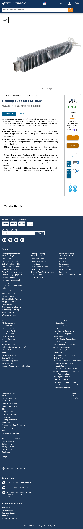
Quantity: (72, 112)
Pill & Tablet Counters (10, 288)
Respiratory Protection (11, 439)
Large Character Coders (40, 267)
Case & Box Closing (9, 269)
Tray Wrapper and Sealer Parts (64, 382)
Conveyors (63, 259)
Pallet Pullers (64, 267)
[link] (69, 3)
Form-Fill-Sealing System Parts (64, 339)
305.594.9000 (12, 483)
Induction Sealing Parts (61, 350)
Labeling (5, 283)
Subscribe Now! (9, 230)
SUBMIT (39, 233)
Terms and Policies (9, 518)
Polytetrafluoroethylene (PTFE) (14, 347)
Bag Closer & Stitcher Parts (63, 326)
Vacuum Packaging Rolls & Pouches (16, 366)
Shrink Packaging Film (10, 350)
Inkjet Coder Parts (59, 353)
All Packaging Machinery (11, 256)
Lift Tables (63, 261)
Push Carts (63, 272)
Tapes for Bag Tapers (10, 361)
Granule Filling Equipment (12, 275)
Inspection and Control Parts (64, 355)
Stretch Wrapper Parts (61, 379)
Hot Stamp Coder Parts (61, 347)
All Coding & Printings (39, 256)
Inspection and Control (11, 280)
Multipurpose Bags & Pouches (13, 425)
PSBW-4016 (33, 95)
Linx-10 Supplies (37, 275)
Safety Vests (7, 449)
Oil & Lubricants (8, 342)
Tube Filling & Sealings (11, 310)
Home (5, 95)
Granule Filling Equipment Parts (65, 344)
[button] (44, 3)
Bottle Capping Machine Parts (64, 331)
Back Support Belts (9, 398)
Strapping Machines (9, 302)
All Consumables (8, 323)
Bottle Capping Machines (12, 264)
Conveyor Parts (58, 336)
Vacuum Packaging (9, 312)
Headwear (6, 417)
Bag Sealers (6, 259)
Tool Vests (6, 452)
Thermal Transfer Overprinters (42, 272)
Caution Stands (8, 401)
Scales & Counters (9, 294)
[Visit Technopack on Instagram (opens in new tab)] (10, 240)
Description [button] (9, 114)
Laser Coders (36, 269)
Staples (5, 353)
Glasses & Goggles (9, 406)
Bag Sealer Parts (59, 323)
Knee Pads (6, 422)
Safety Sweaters (8, 447)
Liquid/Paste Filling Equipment (14, 286)
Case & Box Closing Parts (62, 334)
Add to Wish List (69, 173)
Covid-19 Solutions (9, 404)
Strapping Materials (9, 355)
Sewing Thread (8, 358)
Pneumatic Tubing (59, 366)
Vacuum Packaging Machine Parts (66, 385)
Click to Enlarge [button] (46, 89)
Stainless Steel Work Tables (70, 275)
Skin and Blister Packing (11, 299)
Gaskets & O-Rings (60, 342)
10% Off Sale (76, 396)
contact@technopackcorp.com (19, 488)
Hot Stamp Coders (38, 259)
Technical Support (9, 513)
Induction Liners (8, 334)
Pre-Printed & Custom (10, 433)
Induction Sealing (9, 277)
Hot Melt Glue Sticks (10, 328)
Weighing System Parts (61, 388)
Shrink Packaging (8, 296)
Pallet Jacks (64, 264)
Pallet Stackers (65, 269)
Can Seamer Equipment (11, 267)
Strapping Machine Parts (62, 377)
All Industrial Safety (9, 396)
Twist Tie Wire (7, 363)
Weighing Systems (9, 315)
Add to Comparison (69, 164)
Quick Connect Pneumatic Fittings (66, 371)
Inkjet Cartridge (37, 277)
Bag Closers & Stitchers (11, 261)
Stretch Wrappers (8, 304)
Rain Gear (6, 436)
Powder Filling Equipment (12, 291)
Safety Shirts (7, 444)
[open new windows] (70, 187)
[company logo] (14, 3)
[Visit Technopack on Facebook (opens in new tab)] (4, 240)
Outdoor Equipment (9, 428)
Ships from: (72, 155)
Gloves (4, 409)
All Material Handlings (67, 256)
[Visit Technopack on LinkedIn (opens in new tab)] (22, 240)
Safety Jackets (8, 441)
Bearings (56, 328)
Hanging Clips (7, 412)
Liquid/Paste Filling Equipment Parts (67, 361)
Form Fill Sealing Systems (12, 272)
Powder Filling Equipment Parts (65, 369)
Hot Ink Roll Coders (38, 261)
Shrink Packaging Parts (18, 95)
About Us (5, 516)
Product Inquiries (8, 508)
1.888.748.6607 (26, 483)
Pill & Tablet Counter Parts (63, 363)
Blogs (4, 457)
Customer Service (9, 510)
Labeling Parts (58, 358)
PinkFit (5, 430)
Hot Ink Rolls (7, 326)
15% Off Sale (76, 398)
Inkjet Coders (36, 264)
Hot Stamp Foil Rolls (10, 331)
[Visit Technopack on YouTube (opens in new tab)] (16, 240)
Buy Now (72, 145)
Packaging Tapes (8, 344)
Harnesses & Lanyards (10, 414)
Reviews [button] (23, 114)
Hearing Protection (9, 420)
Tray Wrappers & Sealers (11, 307)
